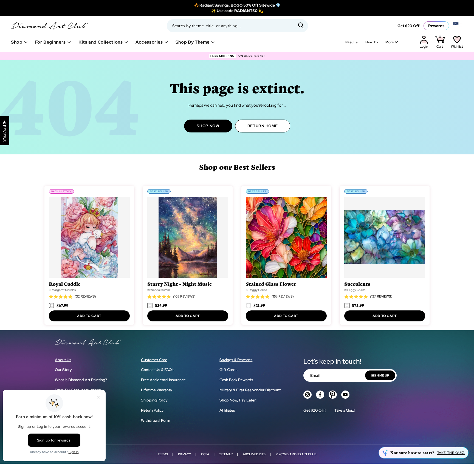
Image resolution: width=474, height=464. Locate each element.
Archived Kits (254, 454)
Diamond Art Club (301, 454)
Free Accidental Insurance (163, 379)
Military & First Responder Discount (250, 389)
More (389, 42)
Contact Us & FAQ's (157, 369)
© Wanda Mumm (158, 290)
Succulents (357, 283)
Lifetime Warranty (156, 389)
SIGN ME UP (380, 375)
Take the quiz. (451, 453)
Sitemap (226, 454)
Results (351, 42)
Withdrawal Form (155, 420)
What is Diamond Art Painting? (81, 379)
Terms (163, 454)
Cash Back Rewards (236, 379)
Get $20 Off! (408, 25)
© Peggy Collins (256, 290)
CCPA (205, 454)
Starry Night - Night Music (179, 283)
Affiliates (227, 410)
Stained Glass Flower (271, 283)
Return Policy (152, 410)
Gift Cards (228, 369)
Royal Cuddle (64, 283)
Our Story (63, 369)
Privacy (184, 454)
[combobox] (237, 25)
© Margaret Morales (62, 290)
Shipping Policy (154, 400)
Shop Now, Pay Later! (237, 400)
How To (371, 42)
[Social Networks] (307, 395)
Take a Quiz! (344, 410)
